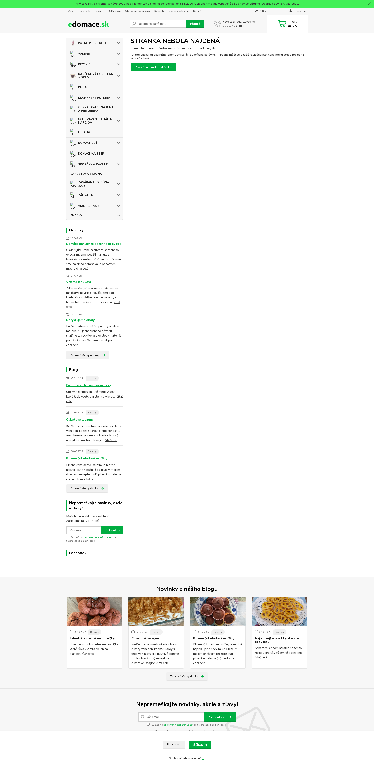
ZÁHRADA (85, 195)
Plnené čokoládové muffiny (86, 458)
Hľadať (195, 24)
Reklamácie (114, 11)
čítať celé (82, 269)
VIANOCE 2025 (88, 206)
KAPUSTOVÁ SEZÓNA (86, 174)
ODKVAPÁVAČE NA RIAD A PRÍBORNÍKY (95, 109)
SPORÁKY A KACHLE (93, 164)
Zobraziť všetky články (84, 488)
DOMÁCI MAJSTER (91, 154)
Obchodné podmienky (137, 11)
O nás (71, 11)
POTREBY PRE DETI (92, 43)
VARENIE (84, 54)
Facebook (84, 11)
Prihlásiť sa (111, 530)
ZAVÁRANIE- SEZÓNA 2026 (93, 184)
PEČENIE (84, 64)
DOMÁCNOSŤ (87, 143)
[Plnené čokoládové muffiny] (218, 611)
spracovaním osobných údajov (98, 537)
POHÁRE (84, 87)
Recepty (92, 378)
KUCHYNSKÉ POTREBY (94, 98)
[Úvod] (96, 24)
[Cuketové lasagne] (156, 611)
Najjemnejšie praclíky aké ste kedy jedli (277, 640)
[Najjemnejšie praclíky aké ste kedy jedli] (279, 611)
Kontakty (159, 11)
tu (203, 758)
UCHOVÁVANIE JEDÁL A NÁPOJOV (95, 121)
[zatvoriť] (369, 4)
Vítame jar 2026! (78, 282)
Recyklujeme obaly (80, 320)
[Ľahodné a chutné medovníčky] (94, 611)
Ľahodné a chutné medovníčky (88, 385)
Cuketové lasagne (80, 419)
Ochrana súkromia (178, 11)
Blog (196, 11)
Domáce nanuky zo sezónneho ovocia (93, 244)
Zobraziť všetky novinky (85, 355)
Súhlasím (200, 744)
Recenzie (99, 11)
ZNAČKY (76, 215)
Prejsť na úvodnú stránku (153, 67)
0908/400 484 (233, 26)
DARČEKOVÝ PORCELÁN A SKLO (95, 75)
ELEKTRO (85, 132)
